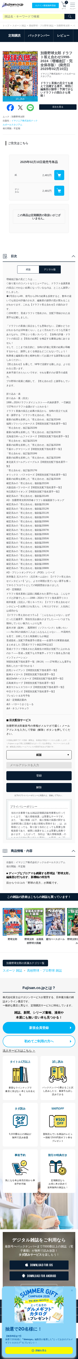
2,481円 (47, 175)
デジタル (17, 190)
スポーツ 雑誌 (19, 25)
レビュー (63, 35)
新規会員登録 (39, 1028)
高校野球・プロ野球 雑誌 (41, 25)
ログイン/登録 (45, 5)
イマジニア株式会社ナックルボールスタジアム (40, 862)
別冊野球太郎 (63, 25)
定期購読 (14, 35)
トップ (6, 25)
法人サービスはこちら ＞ (19, 1050)
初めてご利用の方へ (39, 1041)
